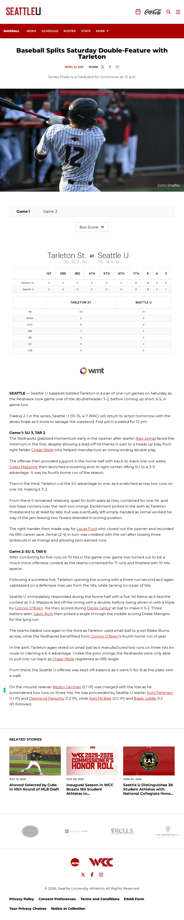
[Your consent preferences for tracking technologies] (4, 690)
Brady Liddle (145, 698)
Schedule (50, 31)
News (31, 31)
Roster (69, 31)
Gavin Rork (43, 614)
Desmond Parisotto (46, 698)
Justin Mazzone (23, 467)
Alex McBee (100, 698)
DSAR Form (134, 899)
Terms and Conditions (100, 899)
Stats (86, 31)
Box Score (89, 227)
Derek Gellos (98, 608)
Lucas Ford (87, 528)
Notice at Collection (68, 908)
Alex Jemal (146, 438)
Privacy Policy (21, 899)
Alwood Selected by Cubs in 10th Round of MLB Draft (34, 787)
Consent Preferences (57, 899)
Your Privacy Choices (27, 908)
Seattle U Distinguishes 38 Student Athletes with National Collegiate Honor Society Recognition (148, 789)
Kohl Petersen (160, 692)
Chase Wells (42, 450)
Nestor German (67, 687)
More (100, 31)
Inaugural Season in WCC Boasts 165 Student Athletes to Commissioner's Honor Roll (91, 789)
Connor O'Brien (29, 608)
